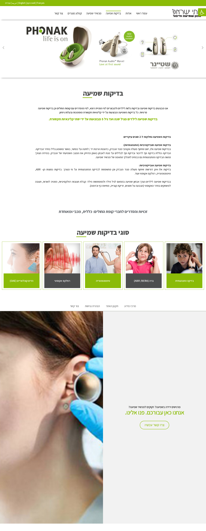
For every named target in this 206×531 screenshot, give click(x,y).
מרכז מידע (130, 306)
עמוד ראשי (141, 13)
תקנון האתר (112, 306)
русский (31, 3)
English (22, 3)
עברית (7, 3)
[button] (202, 12)
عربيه (14, 3)
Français (40, 3)
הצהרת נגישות (92, 306)
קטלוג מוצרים (75, 13)
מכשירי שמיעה (93, 13)
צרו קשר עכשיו (154, 425)
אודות (128, 13)
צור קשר (58, 13)
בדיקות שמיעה (113, 13)
